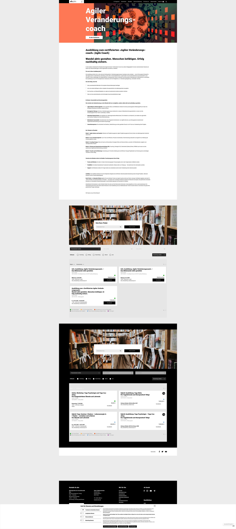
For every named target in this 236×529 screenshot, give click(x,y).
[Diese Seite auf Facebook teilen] (159, 451)
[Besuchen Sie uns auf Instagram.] (147, 491)
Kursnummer (79, 264)
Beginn (71, 264)
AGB (145, 503)
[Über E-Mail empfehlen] (166, 451)
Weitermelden (153, 1)
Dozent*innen (122, 493)
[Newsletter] (154, 491)
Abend (106, 254)
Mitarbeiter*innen (122, 492)
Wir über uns (146, 2)
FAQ (120, 499)
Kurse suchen (132, 226)
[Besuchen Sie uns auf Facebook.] (144, 491)
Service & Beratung (138, 2)
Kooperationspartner (123, 500)
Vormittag (81, 254)
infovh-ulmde (97, 499)
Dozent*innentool (122, 495)
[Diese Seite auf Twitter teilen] (162, 451)
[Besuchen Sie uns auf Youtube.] (151, 491)
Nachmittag (97, 254)
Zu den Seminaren (94, 37)
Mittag (89, 254)
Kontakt (120, 490)
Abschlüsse (124, 2)
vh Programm (117, 2)
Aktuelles (130, 2)
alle (113, 254)
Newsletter (121, 502)
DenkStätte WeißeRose (124, 497)
